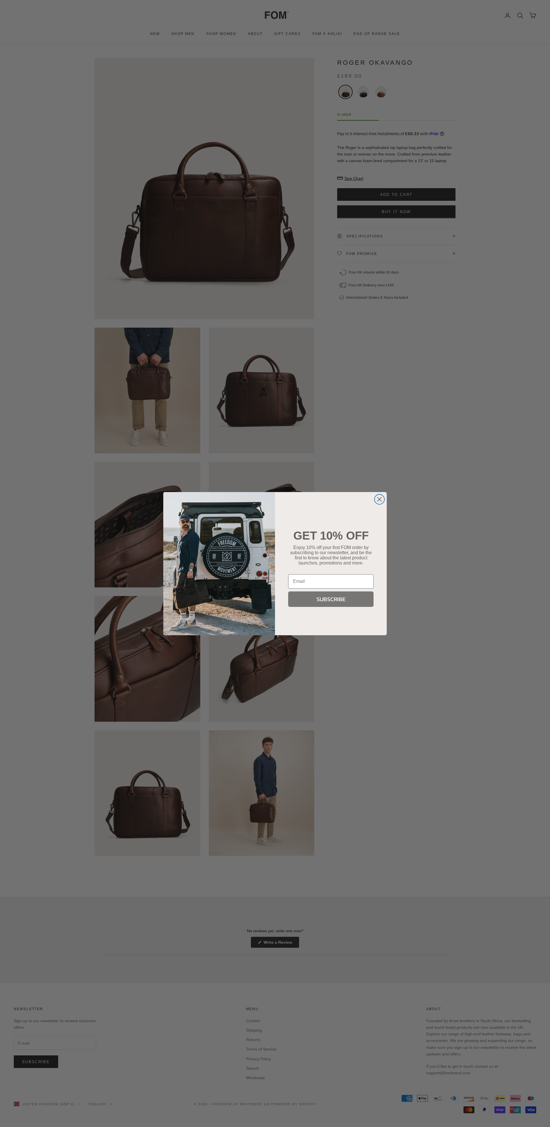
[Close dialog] (379, 499)
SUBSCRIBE (331, 599)
